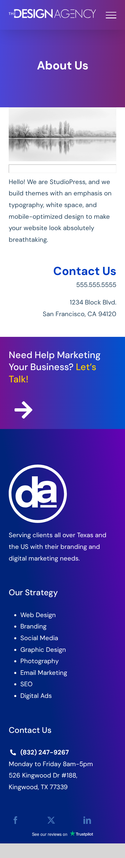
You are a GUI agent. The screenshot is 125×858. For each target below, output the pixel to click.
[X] (51, 820)
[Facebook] (15, 820)
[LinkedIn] (87, 820)
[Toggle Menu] (111, 15)
